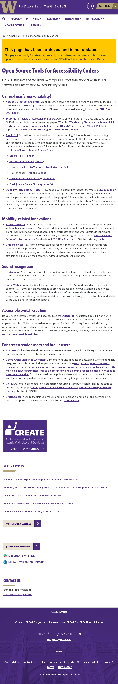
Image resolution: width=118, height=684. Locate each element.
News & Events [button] (14, 25)
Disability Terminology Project (24, 189)
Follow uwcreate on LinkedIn (26, 561)
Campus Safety (58, 662)
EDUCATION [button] (72, 18)
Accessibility (11, 662)
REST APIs (57, 239)
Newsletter (65, 666)
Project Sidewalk (15, 224)
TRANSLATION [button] (94, 18)
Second (42, 172)
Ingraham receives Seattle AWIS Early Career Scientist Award (39, 503)
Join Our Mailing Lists (18, 546)
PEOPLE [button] (15, 18)
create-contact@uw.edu (93, 59)
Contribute (70, 239)
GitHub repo (29, 105)
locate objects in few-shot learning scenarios (66, 370)
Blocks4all (12, 135)
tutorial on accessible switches (20, 334)
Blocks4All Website (20, 150)
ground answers (67, 367)
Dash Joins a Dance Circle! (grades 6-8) (31, 184)
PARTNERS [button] (32, 18)
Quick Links (104, 6)
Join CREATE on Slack (21, 555)
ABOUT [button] (35, 25)
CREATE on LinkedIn (91, 622)
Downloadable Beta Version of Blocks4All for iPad (38, 167)
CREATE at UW (4, 35)
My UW (74, 662)
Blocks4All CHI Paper (21, 155)
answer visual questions (42, 367)
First (29, 172)
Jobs (42, 662)
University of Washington (9, 6)
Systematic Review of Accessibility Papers (30, 118)
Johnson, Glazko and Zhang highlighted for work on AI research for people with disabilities (56, 487)
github (100, 239)
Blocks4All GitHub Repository (26, 161)
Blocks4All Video (46, 150)
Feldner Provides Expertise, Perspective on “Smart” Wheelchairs (40, 479)
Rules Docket (90, 662)
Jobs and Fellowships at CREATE (57, 622)
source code (71, 400)
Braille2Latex (13, 396)
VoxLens (11, 350)
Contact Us (29, 662)
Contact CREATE (25, 622)
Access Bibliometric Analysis (22, 102)
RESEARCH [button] (52, 18)
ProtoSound (13, 272)
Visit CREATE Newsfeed (18, 523)
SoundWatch (13, 285)
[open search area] (90, 6)
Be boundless (59, 640)
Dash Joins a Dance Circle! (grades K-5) (32, 178)
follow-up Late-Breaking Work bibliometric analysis (49, 129)
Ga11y (9, 383)
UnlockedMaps (14, 244)
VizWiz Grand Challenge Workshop (26, 359)
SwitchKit (67, 315)
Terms (50, 666)
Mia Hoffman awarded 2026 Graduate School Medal (33, 495)
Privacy (106, 662)
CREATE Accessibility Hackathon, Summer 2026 (31, 511)
